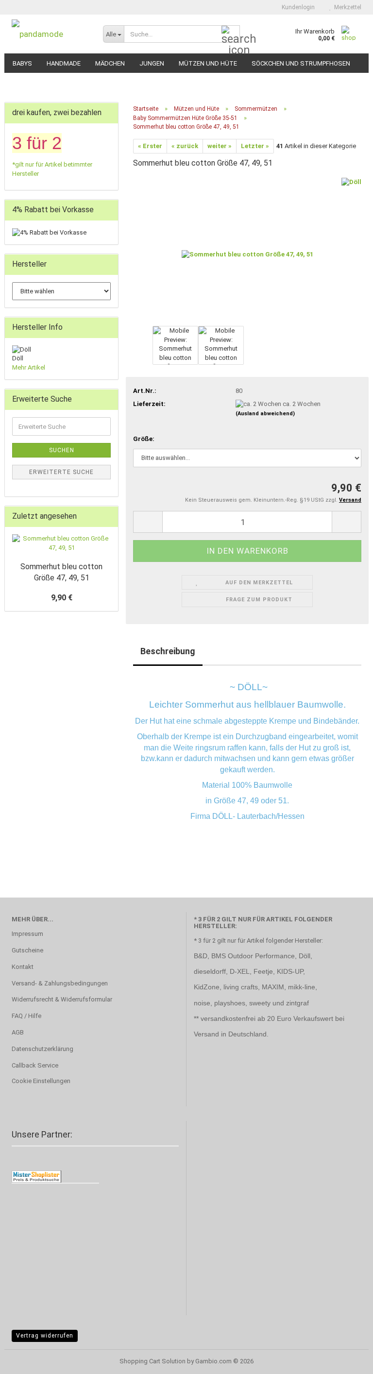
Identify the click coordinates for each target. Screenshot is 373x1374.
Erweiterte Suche (61, 472)
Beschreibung (167, 651)
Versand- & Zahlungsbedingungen (60, 983)
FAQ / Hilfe (26, 1015)
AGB (18, 1032)
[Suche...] (230, 34)
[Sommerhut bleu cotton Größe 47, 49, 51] (247, 250)
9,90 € (61, 597)
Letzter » (255, 146)
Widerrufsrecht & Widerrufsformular (62, 999)
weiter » (219, 146)
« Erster (150, 146)
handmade (64, 63)
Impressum (27, 933)
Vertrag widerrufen (44, 1335)
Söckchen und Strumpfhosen (301, 63)
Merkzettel (346, 7)
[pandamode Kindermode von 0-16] (50, 34)
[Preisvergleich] (36, 1176)
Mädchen (110, 63)
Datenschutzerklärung (42, 1048)
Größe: (143, 438)
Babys (22, 63)
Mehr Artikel (28, 367)
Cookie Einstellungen (41, 1081)
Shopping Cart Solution (152, 1361)
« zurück (184, 146)
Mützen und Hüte (208, 63)
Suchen (61, 450)
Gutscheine (27, 950)
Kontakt (23, 966)
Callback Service (35, 1065)
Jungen (151, 63)
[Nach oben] (346, 1359)
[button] (147, 522)
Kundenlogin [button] (297, 7)
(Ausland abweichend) (265, 413)
